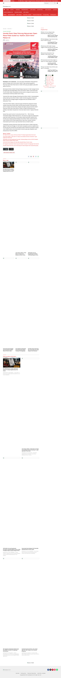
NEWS (7, 9)
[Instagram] (55, 670)
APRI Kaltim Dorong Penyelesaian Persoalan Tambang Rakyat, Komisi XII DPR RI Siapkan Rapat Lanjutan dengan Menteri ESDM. (20, 140)
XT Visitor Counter (51, 87)
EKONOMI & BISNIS (18, 12)
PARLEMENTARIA (25, 9)
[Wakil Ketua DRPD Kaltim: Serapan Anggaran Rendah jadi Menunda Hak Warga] (49, 46)
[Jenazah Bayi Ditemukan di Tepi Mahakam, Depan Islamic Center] (49, 53)
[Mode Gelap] (57, 3)
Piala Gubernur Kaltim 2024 (9, 152)
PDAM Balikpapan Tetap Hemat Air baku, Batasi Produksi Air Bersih (52, 43)
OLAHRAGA (55, 9)
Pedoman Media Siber (37, 14)
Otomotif (4, 31)
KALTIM (11, 9)
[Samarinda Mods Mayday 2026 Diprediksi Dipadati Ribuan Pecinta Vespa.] (8, 303)
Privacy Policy (46, 14)
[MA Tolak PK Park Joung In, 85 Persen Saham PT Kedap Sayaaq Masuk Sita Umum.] (8, 165)
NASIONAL (18, 9)
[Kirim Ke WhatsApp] (38, 156)
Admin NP (7, 39)
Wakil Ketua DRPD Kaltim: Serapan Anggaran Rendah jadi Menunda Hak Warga (53, 50)
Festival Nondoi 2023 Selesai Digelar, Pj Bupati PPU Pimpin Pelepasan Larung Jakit (52, 64)
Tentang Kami (53, 14)
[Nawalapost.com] (7, 6)
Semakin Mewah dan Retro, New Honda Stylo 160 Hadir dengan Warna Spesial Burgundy (20, 145)
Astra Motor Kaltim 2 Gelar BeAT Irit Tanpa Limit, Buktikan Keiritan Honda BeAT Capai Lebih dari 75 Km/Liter (20, 137)
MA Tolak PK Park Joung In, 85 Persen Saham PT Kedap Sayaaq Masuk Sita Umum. (19, 134)
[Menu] (4, 3)
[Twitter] (50, 670)
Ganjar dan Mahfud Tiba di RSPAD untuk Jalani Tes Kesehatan (53, 71)
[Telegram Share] (36, 156)
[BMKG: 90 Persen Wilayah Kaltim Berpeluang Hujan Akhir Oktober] (49, 32)
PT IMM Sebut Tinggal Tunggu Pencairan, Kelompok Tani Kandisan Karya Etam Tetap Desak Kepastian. (27, 0)
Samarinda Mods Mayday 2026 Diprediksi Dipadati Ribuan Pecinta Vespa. (17, 142)
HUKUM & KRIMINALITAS (8, 12)
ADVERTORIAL (40, 9)
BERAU (5, 14)
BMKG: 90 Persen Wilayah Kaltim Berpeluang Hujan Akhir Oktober (53, 36)
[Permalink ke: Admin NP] (4, 40)
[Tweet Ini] (31, 156)
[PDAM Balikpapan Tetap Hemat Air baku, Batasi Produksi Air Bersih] (49, 39)
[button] (55, 3)
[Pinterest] (53, 670)
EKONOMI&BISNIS (11, 14)
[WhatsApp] (57, 670)
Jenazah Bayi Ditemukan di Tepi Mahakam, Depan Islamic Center (53, 57)
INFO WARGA (33, 9)
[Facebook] (48, 670)
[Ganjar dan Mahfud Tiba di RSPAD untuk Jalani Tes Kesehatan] (49, 67)
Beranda (17, 673)
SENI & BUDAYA (48, 9)
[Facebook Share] (29, 156)
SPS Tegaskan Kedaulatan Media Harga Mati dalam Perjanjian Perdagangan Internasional (21, 143)
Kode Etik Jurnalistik (27, 14)
